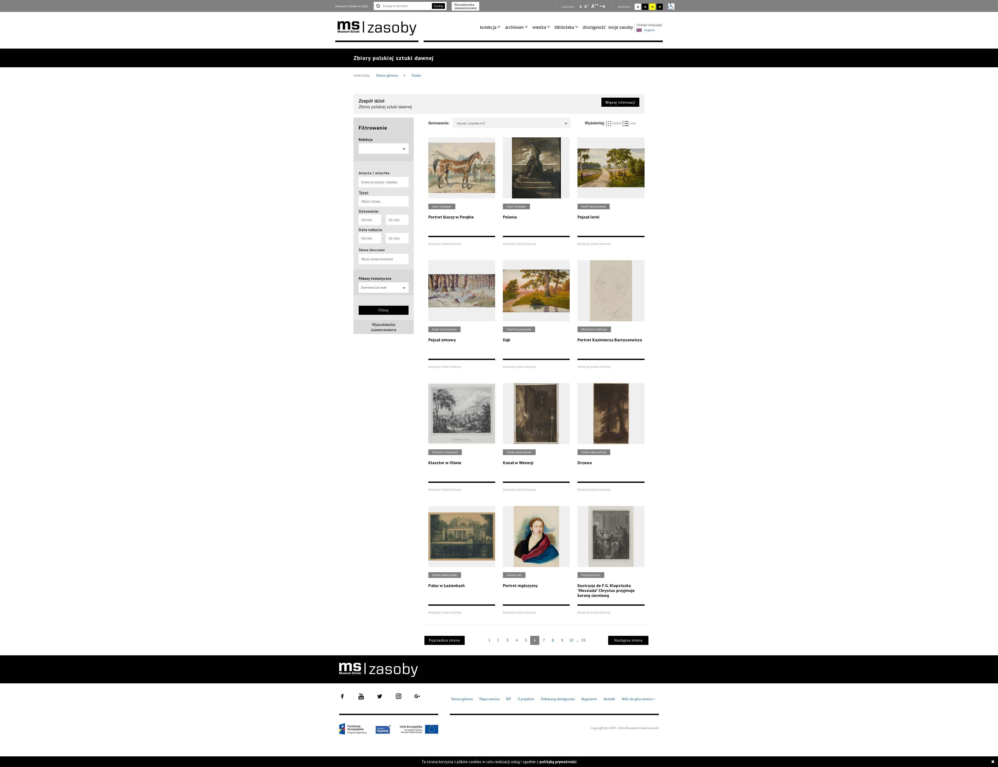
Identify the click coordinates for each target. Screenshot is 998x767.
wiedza (539, 27)
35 (583, 640)
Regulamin (589, 699)
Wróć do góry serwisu (638, 699)
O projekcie (526, 699)
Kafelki (616, 123)
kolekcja (488, 27)
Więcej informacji (620, 102)
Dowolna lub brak (373, 287)
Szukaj (438, 6)
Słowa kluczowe (372, 250)
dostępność (594, 27)
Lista (632, 123)
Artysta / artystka (374, 173)
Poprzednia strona (444, 640)
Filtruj (384, 310)
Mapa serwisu (490, 699)
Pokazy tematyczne (375, 278)
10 (571, 640)
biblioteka (564, 27)
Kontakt (609, 699)
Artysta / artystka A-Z (471, 123)
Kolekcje (366, 139)
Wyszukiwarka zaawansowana (465, 6)
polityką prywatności (558, 761)
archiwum (514, 27)
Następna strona (628, 640)
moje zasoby (620, 27)
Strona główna (387, 75)
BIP (508, 699)
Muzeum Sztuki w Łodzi (351, 6)
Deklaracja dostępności (558, 699)
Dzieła (416, 75)
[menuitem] (491, 27)
